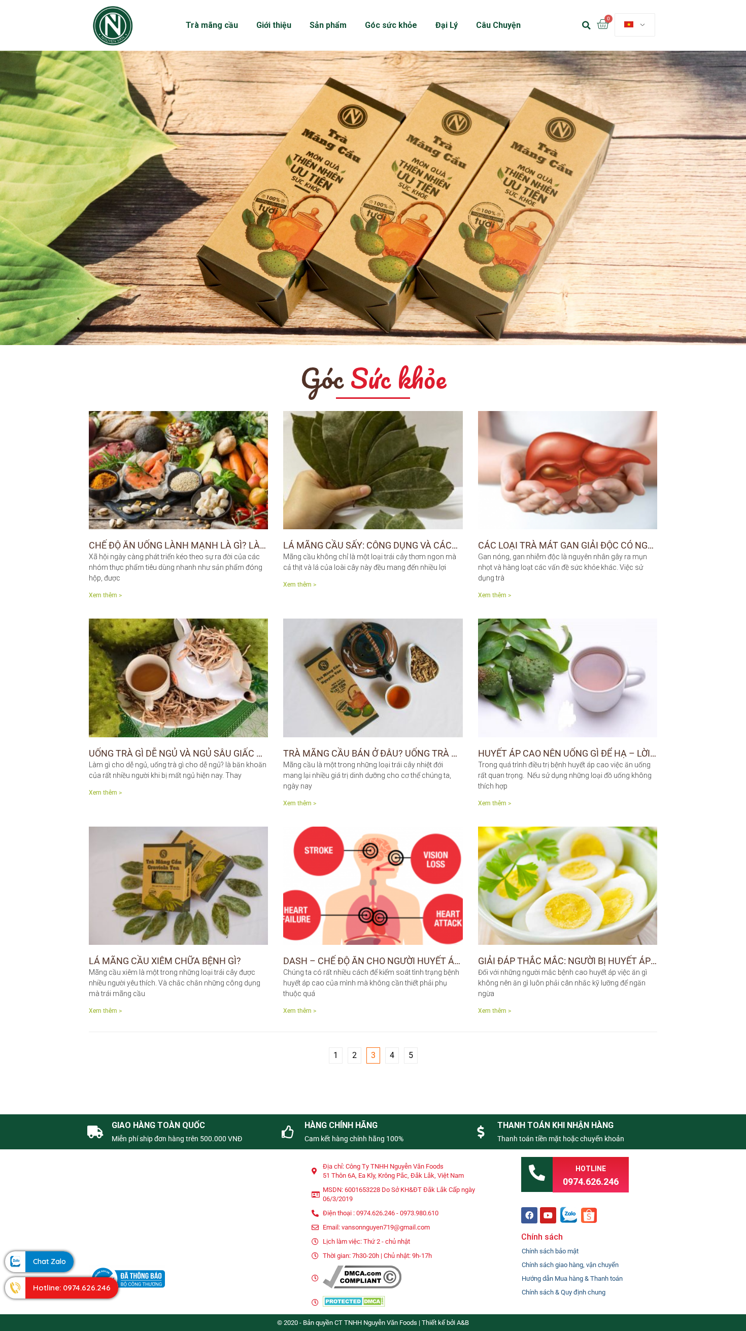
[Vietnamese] (635, 25)
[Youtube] (548, 1215)
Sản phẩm (328, 25)
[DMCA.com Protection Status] (354, 1304)
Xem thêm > (105, 595)
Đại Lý (446, 25)
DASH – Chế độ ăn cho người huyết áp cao (381, 960)
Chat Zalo (49, 1261)
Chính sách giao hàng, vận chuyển (570, 1265)
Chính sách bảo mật (550, 1251)
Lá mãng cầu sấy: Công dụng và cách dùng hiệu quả (405, 545)
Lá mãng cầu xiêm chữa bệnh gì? (165, 960)
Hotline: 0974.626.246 (72, 1287)
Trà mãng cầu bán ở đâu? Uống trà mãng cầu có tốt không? (426, 753)
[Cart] (602, 24)
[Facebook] (529, 1215)
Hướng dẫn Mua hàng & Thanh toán (572, 1278)
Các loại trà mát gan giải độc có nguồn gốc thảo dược (609, 545)
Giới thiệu (273, 25)
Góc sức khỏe (391, 25)
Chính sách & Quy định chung (563, 1292)
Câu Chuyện (498, 25)
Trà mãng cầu (212, 25)
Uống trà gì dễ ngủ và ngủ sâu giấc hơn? (184, 753)
